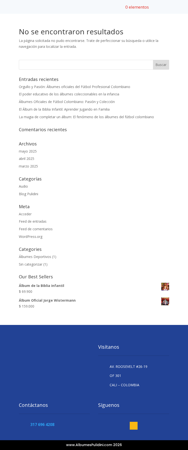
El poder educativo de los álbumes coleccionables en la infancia (69, 94)
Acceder (25, 214)
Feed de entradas (33, 221)
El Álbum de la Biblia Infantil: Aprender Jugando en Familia (64, 109)
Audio (23, 186)
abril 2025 (26, 158)
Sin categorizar (30, 264)
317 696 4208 (42, 424)
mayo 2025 (28, 151)
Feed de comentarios (36, 229)
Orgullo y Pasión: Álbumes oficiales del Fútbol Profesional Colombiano (74, 86)
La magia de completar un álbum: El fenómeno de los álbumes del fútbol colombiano (86, 117)
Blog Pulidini (28, 194)
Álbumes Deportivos (35, 256)
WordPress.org (30, 236)
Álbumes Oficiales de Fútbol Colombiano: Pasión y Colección (67, 101)
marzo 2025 (28, 166)
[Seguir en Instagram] (134, 426)
